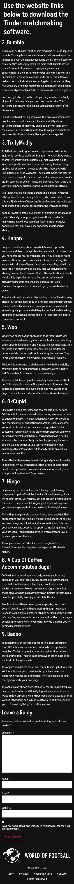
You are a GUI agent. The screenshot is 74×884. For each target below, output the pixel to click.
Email (5, 793)
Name (6, 778)
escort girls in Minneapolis (54, 580)
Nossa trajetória (43, 874)
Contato (62, 874)
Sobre (10, 874)
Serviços (24, 874)
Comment (8, 732)
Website (6, 808)
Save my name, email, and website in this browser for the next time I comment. (36, 827)
